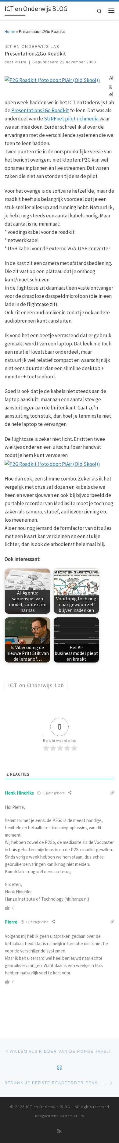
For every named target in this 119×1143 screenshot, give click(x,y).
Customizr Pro (72, 1116)
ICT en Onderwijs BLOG (48, 1106)
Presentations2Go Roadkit (40, 110)
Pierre (21, 62)
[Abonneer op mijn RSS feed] (59, 1131)
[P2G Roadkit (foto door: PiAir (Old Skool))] (52, 79)
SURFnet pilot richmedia (71, 118)
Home (10, 31)
